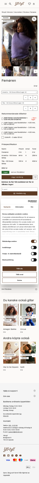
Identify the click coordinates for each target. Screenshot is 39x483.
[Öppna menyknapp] (5, 3)
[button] (7, 71)
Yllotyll (4, 12)
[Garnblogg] (8, 455)
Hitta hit (5, 416)
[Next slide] (35, 71)
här (20, 414)
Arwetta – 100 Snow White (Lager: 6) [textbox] (14, 92)
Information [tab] (19, 207)
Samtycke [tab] (7, 207)
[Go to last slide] (3, 71)
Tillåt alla (19, 268)
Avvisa (19, 280)
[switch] (34, 247)
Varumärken (18, 12)
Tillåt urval (19, 274)
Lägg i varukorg (17, 177)
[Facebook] (4, 455)
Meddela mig (21, 193)
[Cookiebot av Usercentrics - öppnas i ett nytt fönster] (28, 201)
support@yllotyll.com (15, 432)
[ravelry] (16, 455)
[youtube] (20, 455)
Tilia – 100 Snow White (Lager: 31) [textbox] (13, 103)
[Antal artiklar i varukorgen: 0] (34, 4)
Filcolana (26, 12)
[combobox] (19, 92)
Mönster (10, 12)
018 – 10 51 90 (13, 425)
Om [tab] (32, 207)
